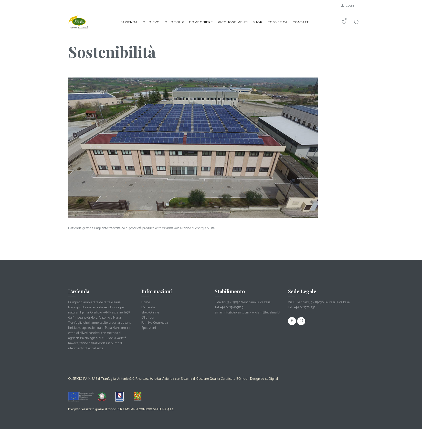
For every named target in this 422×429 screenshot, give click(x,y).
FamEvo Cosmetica (154, 323)
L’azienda (148, 307)
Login (350, 6)
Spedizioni (148, 328)
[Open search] (356, 22)
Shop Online (150, 312)
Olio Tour (148, 318)
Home (145, 302)
